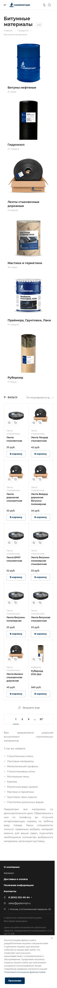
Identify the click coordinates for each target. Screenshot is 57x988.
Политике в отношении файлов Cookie (24, 972)
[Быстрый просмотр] (9, 422)
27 (41, 719)
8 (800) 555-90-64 (19, 897)
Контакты (10, 891)
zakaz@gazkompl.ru (19, 903)
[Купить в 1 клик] (15, 422)
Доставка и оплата (16, 879)
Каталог (9, 873)
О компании (12, 867)
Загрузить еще (31, 707)
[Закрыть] (52, 938)
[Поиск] (49, 5)
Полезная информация (19, 885)
